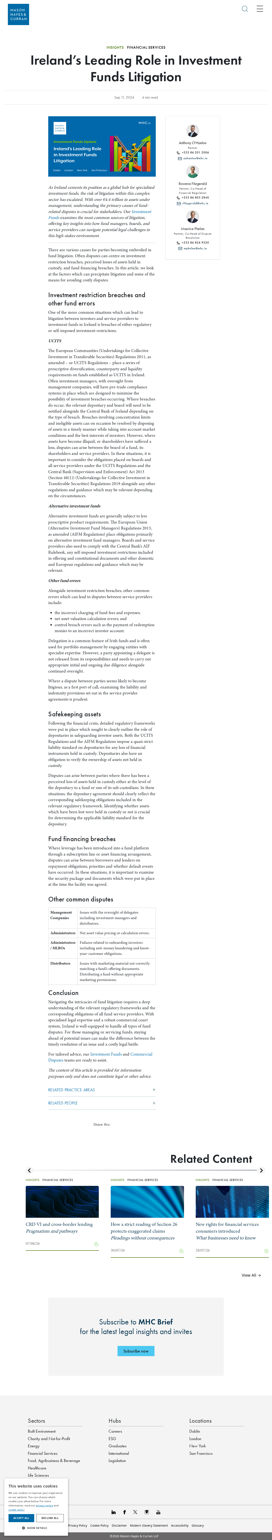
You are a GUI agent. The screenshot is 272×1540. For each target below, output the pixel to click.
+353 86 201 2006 (194, 152)
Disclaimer (119, 1525)
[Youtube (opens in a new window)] (158, 1512)
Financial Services (42, 1453)
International (119, 1453)
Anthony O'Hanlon (193, 143)
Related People (63, 1103)
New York (197, 1445)
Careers (115, 1431)
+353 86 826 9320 (194, 242)
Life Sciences (38, 1475)
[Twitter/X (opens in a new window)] (135, 1512)
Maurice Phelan (193, 228)
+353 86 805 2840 (194, 197)
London (195, 1438)
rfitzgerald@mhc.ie (194, 203)
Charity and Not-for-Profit (49, 1438)
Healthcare (37, 1467)
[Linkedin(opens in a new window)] (113, 1512)
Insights (115, 47)
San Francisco (200, 1453)
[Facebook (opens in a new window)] (124, 1512)
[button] (36, 1528)
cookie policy (16, 1510)
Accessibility (179, 1525)
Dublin (194, 1431)
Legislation (117, 1460)
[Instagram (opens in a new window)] (147, 1512)
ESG (112, 1438)
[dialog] (36, 1507)
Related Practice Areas (71, 1089)
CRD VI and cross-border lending (59, 1227)
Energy (34, 1445)
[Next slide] (261, 1170)
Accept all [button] (21, 1518)
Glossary (198, 1525)
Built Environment (41, 1431)
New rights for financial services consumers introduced (227, 1231)
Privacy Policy (77, 1525)
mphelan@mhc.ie (194, 248)
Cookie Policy (99, 1525)
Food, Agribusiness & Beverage (54, 1460)
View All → (251, 1275)
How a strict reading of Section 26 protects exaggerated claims (144, 1231)
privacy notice (44, 1505)
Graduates (117, 1445)
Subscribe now (136, 1351)
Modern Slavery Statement (149, 1525)
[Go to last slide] (30, 1170)
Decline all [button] (50, 1518)
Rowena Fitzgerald (193, 183)
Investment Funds (106, 1054)
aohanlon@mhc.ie (195, 158)
